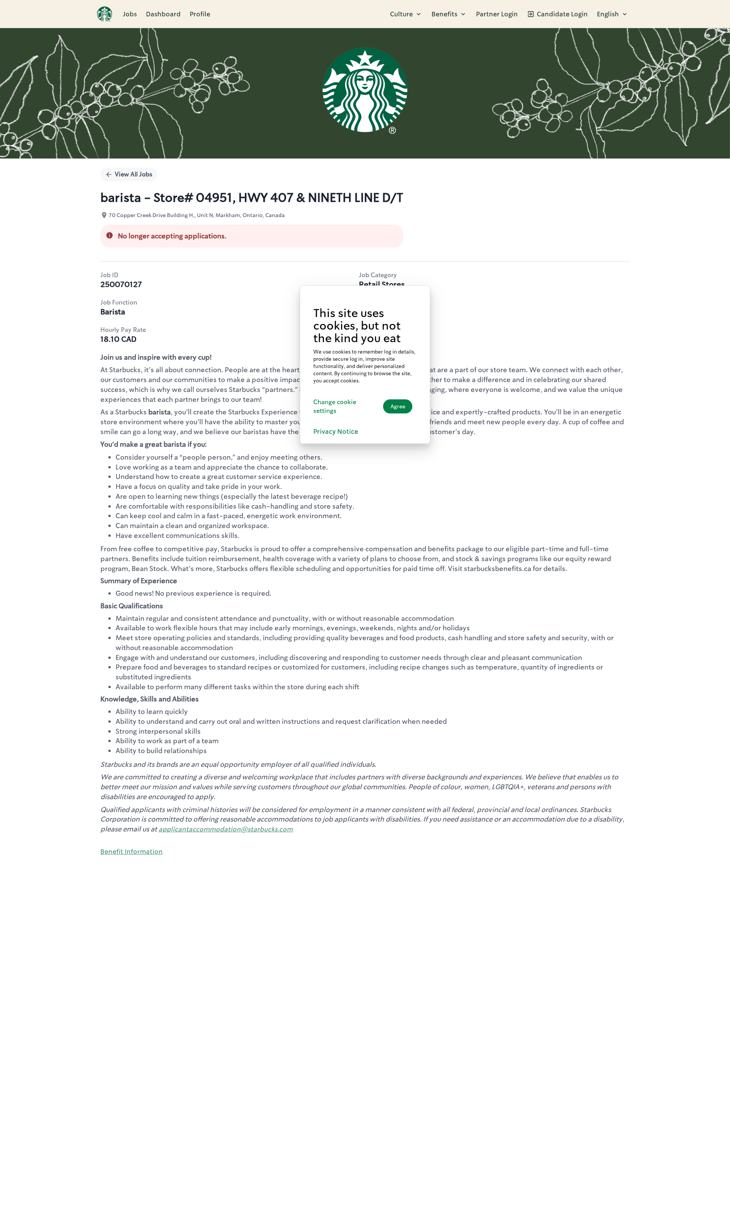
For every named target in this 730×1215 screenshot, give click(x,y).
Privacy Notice (335, 431)
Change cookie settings (334, 406)
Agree (397, 406)
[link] (104, 14)
